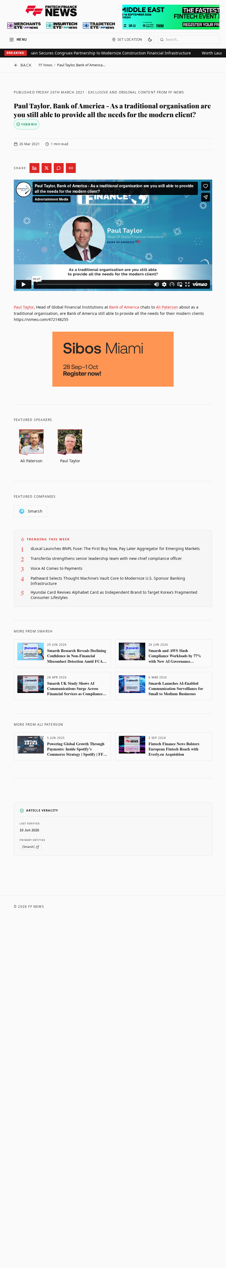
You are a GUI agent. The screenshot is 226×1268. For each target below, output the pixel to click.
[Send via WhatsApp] (59, 168)
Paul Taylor (24, 307)
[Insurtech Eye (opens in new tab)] (61, 25)
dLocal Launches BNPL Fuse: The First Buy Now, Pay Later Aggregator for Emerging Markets (115, 548)
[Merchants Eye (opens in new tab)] (24, 25)
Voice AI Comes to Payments (56, 568)
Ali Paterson (167, 307)
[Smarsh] (28, 847)
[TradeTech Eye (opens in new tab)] (99, 25)
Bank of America (124, 307)
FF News (45, 64)
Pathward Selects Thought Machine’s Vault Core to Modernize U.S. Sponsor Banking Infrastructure (108, 581)
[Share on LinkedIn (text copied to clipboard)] (34, 168)
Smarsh (35, 511)
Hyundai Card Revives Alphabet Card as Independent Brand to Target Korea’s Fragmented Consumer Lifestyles (114, 595)
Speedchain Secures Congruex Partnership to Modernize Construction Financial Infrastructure (97, 53)
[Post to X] (47, 168)
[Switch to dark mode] (150, 39)
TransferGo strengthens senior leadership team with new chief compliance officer (106, 558)
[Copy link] (71, 168)
